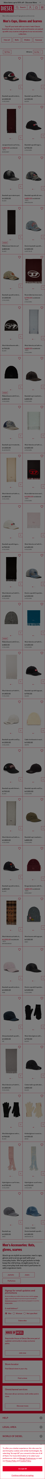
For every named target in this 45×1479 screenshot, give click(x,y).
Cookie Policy (25, 1461)
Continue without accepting (23, 1475)
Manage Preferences (27, 1458)
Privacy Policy (11, 1461)
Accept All (22, 1469)
